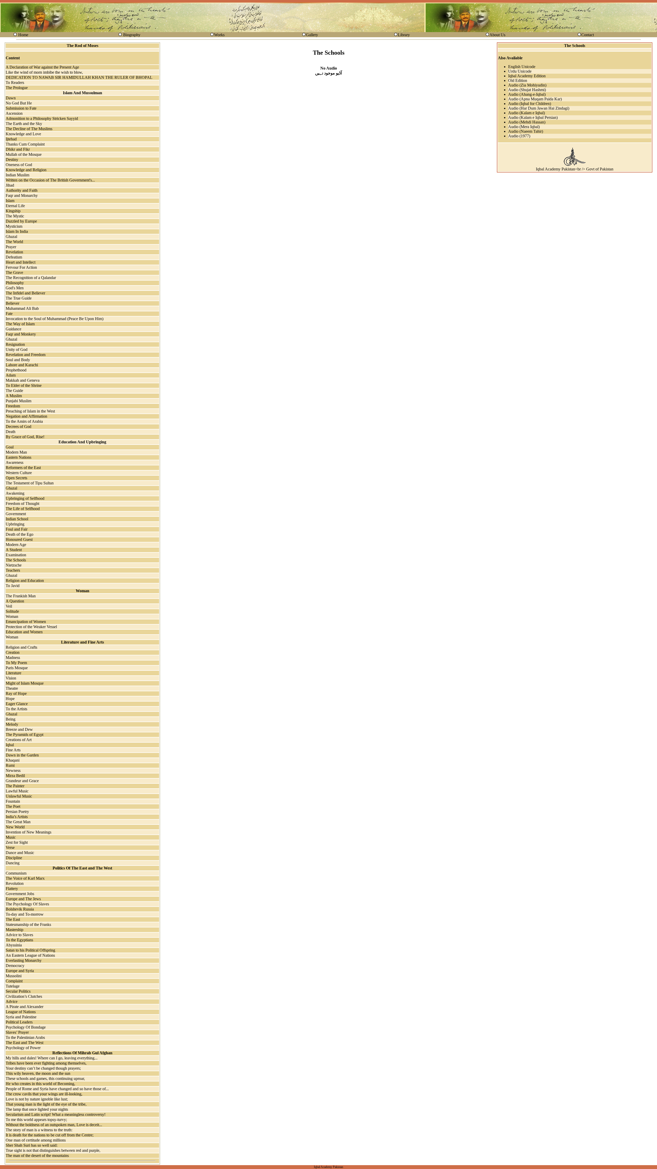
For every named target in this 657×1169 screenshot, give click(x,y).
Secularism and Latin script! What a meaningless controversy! (55, 1114)
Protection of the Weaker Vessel (31, 627)
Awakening (15, 493)
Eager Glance (17, 704)
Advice (11, 1001)
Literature (13, 673)
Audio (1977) (519, 136)
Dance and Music (20, 852)
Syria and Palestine (21, 1017)
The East (13, 919)
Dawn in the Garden (22, 755)
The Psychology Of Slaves (27, 904)
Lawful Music (17, 791)
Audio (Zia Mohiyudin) (527, 85)
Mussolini (14, 976)
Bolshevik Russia (20, 909)
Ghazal (11, 236)
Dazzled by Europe (21, 221)
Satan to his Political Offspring (30, 950)
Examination (16, 555)
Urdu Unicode (520, 71)
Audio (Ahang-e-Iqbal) (527, 94)
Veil (9, 606)
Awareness (14, 462)
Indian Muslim (17, 175)
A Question (15, 601)
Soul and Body (18, 360)
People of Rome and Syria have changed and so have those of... (57, 1089)
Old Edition (517, 80)
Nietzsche (14, 565)
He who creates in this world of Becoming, (40, 1083)
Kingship (13, 211)
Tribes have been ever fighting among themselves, (46, 1063)
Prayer (11, 247)
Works (219, 35)
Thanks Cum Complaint (25, 144)
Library (404, 35)
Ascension (14, 113)
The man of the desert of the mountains (37, 1155)
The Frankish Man (21, 596)
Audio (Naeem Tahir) (525, 131)
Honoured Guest (19, 539)
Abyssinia (14, 945)
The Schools (16, 560)
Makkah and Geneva (23, 380)
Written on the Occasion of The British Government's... (50, 180)
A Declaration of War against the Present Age (42, 67)
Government (16, 514)
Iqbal (10, 745)
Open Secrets (16, 478)
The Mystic (15, 216)
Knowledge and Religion (26, 170)
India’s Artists (17, 817)
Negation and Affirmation (26, 416)
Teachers (13, 570)
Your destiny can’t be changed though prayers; (43, 1068)
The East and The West (24, 1042)
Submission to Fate (21, 108)
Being (10, 719)
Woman (12, 616)
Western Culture (19, 473)
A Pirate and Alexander (24, 1006)
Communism (16, 873)
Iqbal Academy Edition (527, 76)
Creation (13, 652)
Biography (131, 35)
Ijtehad (11, 139)
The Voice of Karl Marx (25, 878)
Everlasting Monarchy (24, 960)
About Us (497, 35)
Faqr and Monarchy (22, 195)
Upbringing (15, 524)
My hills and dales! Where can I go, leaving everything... (52, 1058)
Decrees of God (18, 426)
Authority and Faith (21, 190)
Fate (9, 313)
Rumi (10, 765)
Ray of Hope (16, 693)
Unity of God (16, 349)
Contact (587, 35)
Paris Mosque (17, 668)
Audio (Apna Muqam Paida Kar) (535, 99)
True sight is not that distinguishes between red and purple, (53, 1150)
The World (14, 241)
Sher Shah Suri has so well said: (31, 1145)
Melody (12, 724)
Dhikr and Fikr (18, 149)
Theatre (12, 688)
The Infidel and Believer (25, 293)
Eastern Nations (18, 457)
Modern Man (16, 452)
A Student (14, 550)
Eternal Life (15, 206)
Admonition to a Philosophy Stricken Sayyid (42, 118)
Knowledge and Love (23, 134)
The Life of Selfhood (23, 508)
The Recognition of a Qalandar (31, 277)
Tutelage (13, 986)
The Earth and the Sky (24, 123)
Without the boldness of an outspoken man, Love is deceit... (54, 1125)
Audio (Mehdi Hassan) (526, 122)
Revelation (14, 252)
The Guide (14, 390)
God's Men (15, 288)
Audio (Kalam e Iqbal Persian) (533, 117)
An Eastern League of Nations (30, 955)
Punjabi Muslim (18, 401)
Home (23, 35)
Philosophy (15, 283)
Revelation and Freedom (25, 354)
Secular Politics (18, 991)
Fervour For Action (21, 267)
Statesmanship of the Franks (28, 924)
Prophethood (16, 370)
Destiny (12, 159)
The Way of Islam (20, 324)
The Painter (15, 786)
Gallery (312, 35)
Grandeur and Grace (22, 781)
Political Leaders (19, 1022)
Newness (13, 770)
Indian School (17, 519)
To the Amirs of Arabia (24, 421)
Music (11, 837)
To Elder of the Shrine (24, 385)
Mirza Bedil (15, 775)
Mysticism (14, 226)
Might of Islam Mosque (25, 683)
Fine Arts (13, 750)
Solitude (12, 611)
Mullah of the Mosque (24, 154)
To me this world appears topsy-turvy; (36, 1119)
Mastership (14, 929)
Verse (10, 847)
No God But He (19, 103)
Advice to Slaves (19, 935)
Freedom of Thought (22, 503)
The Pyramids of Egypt (24, 734)
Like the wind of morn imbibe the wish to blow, (44, 72)
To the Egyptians (19, 940)
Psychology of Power (23, 1048)
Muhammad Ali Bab (22, 308)
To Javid (13, 585)
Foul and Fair (16, 529)
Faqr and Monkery (21, 334)
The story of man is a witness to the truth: (39, 1130)
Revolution (15, 883)
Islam (10, 200)
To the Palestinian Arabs (25, 1037)
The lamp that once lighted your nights (37, 1109)
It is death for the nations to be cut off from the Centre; (49, 1135)
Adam (11, 375)
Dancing (13, 863)
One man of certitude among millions (36, 1140)
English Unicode (521, 66)
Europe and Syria (20, 971)
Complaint (14, 981)
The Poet (13, 806)
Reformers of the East (23, 467)
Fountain (13, 801)
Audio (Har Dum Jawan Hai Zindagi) (538, 108)
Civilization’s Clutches (24, 996)
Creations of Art (19, 739)
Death (10, 431)
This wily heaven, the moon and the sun (38, 1073)
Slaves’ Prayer (17, 1032)
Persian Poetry (17, 811)
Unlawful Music (19, 796)
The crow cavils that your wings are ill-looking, (44, 1094)
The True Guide (19, 298)
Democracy (15, 965)
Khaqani (13, 760)
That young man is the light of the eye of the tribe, (46, 1104)
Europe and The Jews (23, 899)
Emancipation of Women (26, 621)
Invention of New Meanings (28, 832)
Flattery (12, 888)
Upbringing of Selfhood (25, 498)
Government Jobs (20, 894)
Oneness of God (19, 164)
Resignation (15, 344)
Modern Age (16, 544)
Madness (13, 657)
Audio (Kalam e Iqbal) (526, 113)
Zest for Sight (17, 842)
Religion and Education (25, 580)
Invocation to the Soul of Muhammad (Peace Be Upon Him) (54, 319)
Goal (10, 447)
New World (15, 827)
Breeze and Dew (19, 729)
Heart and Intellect (20, 262)
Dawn (11, 98)
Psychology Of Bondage (26, 1027)
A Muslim (14, 396)
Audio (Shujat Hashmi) (527, 90)
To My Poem (16, 662)
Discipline (14, 858)
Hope (10, 698)
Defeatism (14, 257)
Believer (12, 303)
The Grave (14, 272)
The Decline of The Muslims (29, 129)
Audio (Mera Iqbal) (524, 126)
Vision (11, 678)
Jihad (10, 185)
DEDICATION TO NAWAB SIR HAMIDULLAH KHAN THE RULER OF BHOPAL (79, 77)
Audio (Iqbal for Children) (529, 103)
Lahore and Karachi (22, 365)
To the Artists (16, 709)
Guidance (13, 329)
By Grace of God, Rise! (25, 437)
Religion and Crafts (21, 647)
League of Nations (21, 1012)
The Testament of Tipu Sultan (30, 483)
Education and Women (24, 632)
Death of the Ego (19, 534)
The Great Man (18, 822)
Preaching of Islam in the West (30, 411)
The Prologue (17, 87)
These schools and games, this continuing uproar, (45, 1078)
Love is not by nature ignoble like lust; (37, 1099)
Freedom (13, 406)
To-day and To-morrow (25, 914)
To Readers (15, 82)
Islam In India (17, 231)
